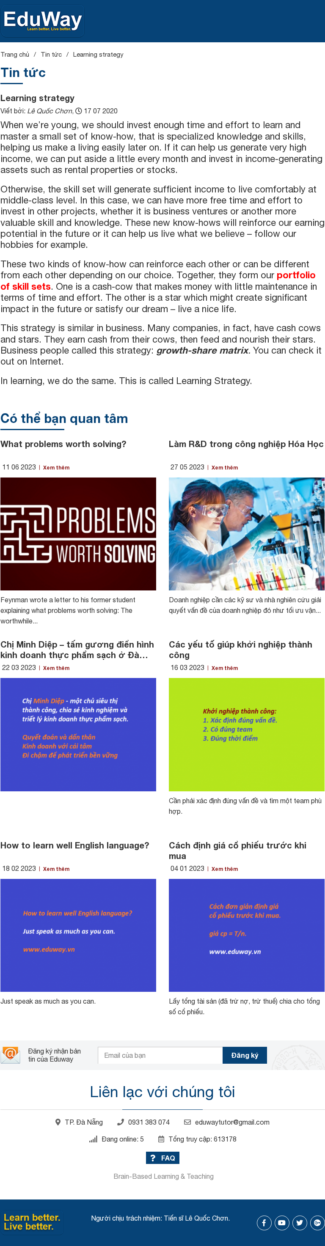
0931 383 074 (149, 1122)
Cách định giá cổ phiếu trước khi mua (237, 850)
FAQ (167, 1158)
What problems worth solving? (63, 444)
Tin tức (51, 54)
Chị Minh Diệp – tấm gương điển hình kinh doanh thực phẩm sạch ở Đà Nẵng (77, 649)
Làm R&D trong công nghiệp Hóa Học (246, 444)
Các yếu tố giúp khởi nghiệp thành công (240, 649)
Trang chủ (14, 54)
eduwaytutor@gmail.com (232, 1122)
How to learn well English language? (74, 845)
